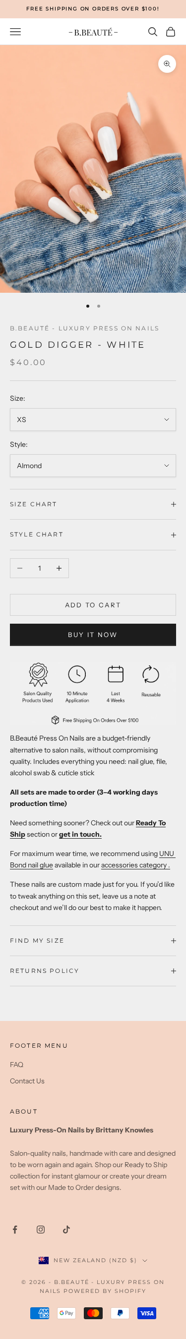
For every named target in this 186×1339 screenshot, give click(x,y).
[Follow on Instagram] (41, 1229)
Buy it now (93, 635)
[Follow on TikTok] (66, 1229)
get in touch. (80, 834)
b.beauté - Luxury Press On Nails (84, 328)
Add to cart (93, 605)
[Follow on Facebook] (15, 1229)
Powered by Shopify (104, 1290)
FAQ (16, 1064)
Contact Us (27, 1080)
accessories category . (135, 864)
